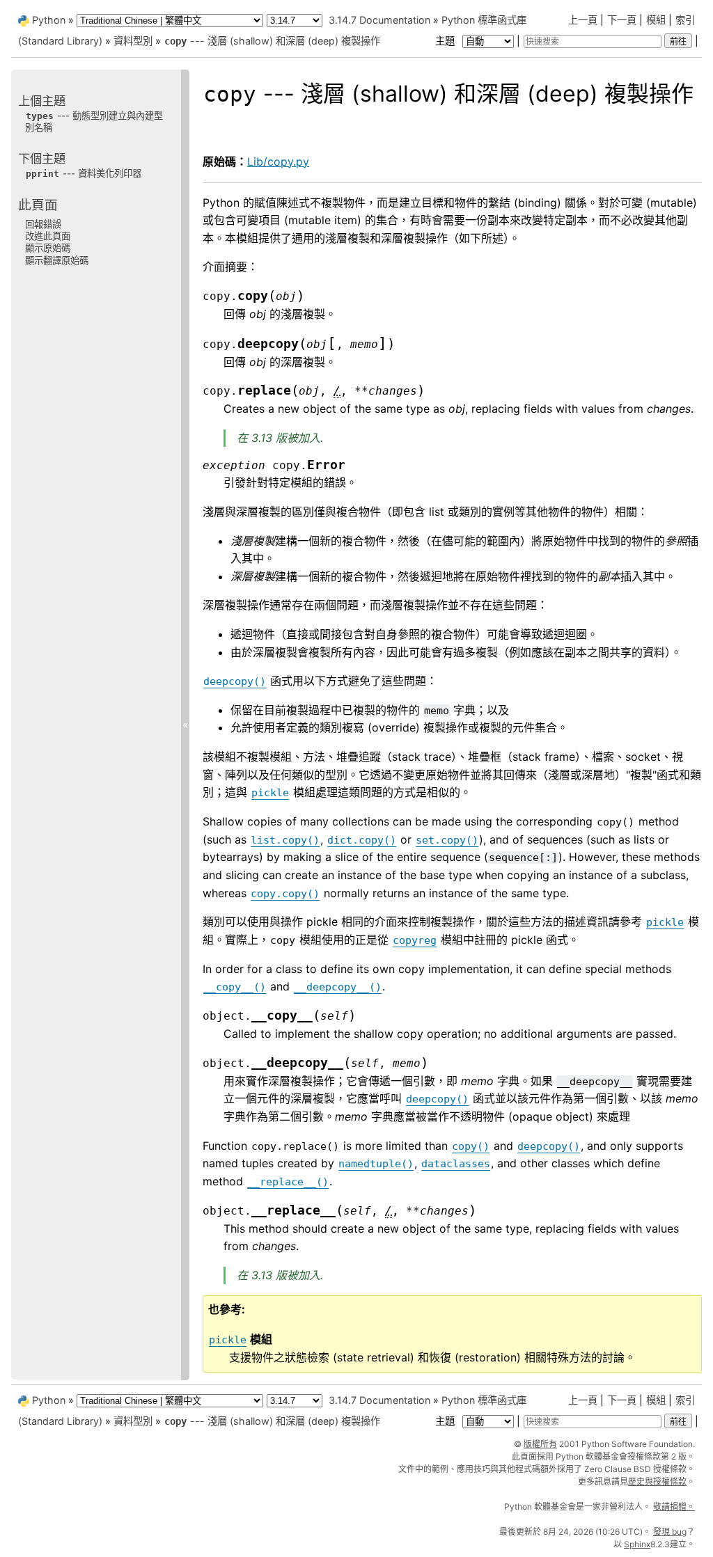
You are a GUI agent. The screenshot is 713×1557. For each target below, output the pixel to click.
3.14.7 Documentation (379, 20)
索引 (685, 20)
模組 (656, 20)
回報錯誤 (43, 224)
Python (48, 20)
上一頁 (582, 20)
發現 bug (670, 1531)
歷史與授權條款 (657, 1481)
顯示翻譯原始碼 (56, 260)
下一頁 (621, 20)
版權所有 (540, 1444)
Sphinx (637, 1544)
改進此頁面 (47, 236)
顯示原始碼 (47, 247)
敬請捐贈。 (674, 1506)
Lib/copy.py (278, 161)
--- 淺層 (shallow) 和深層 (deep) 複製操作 (272, 41)
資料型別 (132, 41)
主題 (446, 41)
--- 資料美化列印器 (83, 173)
